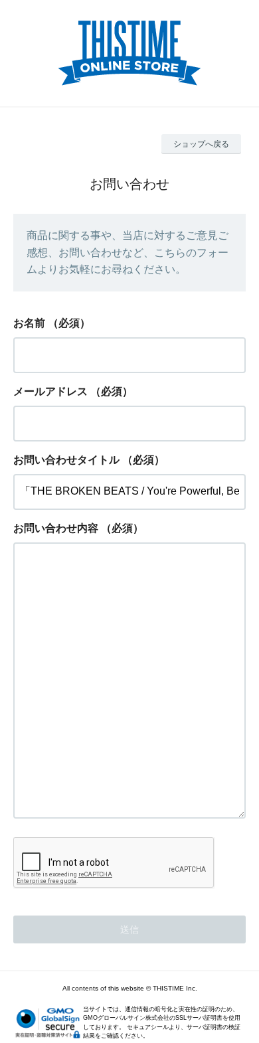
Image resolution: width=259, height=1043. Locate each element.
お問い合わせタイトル (66, 459)
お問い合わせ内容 (55, 528)
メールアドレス (50, 391)
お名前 (29, 323)
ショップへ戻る (201, 144)
